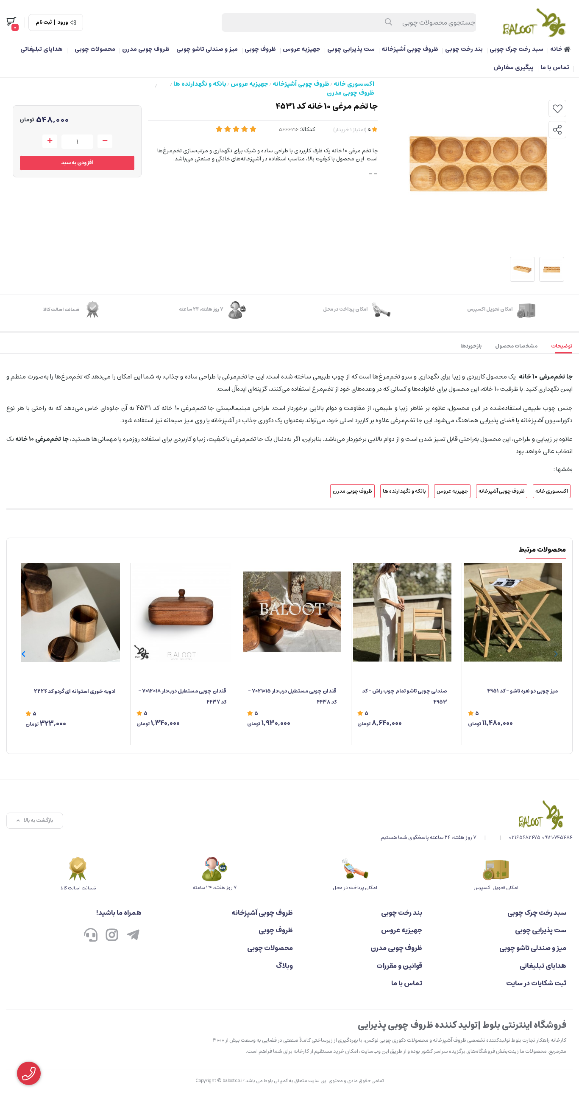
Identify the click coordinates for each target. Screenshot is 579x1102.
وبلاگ (284, 966)
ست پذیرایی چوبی (351, 49)
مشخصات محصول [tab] (516, 346)
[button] (23, 654)
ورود (63, 22)
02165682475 (524, 837)
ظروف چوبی (260, 49)
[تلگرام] (133, 936)
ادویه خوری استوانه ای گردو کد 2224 (75, 691)
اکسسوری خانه (354, 84)
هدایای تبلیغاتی (41, 49)
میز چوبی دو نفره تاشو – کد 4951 (522, 691)
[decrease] (104, 141)
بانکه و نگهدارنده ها (199, 84)
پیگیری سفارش (513, 67)
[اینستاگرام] (111, 936)
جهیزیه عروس (301, 49)
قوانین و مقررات (399, 966)
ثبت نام (44, 22)
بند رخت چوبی (464, 49)
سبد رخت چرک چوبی (516, 49)
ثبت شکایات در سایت (536, 983)
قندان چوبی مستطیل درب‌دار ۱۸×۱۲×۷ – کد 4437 (182, 697)
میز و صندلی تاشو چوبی (207, 49)
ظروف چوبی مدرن (146, 49)
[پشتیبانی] (90, 936)
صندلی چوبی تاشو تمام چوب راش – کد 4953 (404, 697)
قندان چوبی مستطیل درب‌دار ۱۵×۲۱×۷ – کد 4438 (292, 697)
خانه (557, 49)
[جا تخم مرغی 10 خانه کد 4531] (477, 815)
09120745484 (557, 837)
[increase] (49, 141)
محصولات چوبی (95, 49)
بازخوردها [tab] (471, 346)
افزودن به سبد (77, 162)
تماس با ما (554, 67)
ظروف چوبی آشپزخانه (409, 49)
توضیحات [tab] (561, 346)
